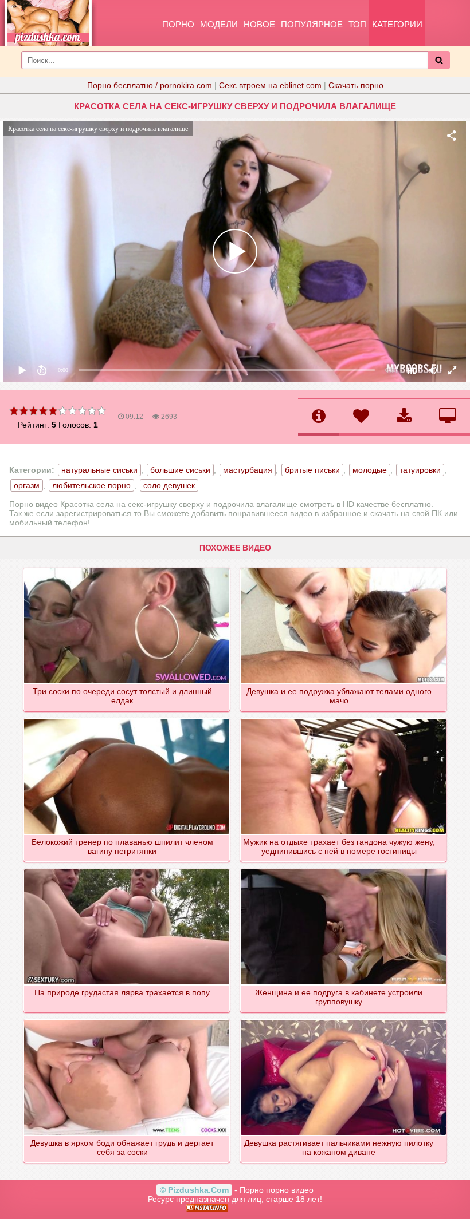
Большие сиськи (180, 469)
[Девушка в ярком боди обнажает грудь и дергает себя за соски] (127, 1020)
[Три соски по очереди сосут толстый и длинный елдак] (127, 568)
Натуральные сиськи (99, 469)
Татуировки (420, 469)
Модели (219, 24)
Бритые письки (312, 469)
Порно (178, 24)
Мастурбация (247, 469)
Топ (357, 24)
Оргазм (27, 485)
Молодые (369, 469)
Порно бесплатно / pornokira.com (149, 85)
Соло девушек (169, 485)
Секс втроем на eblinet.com (270, 85)
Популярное (312, 24)
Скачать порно (355, 85)
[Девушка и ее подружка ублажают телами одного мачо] (344, 568)
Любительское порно (91, 485)
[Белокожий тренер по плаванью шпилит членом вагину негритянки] (127, 719)
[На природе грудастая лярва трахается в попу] (127, 869)
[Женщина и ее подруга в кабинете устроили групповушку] (344, 869)
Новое (259, 24)
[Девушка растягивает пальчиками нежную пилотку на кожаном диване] (344, 1020)
